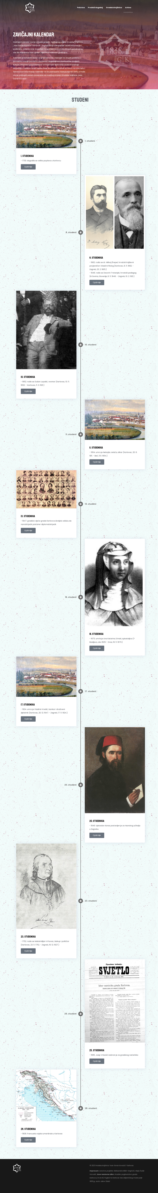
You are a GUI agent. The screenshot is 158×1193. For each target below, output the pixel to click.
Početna (81, 7)
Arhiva (128, 7)
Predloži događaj (95, 7)
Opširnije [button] (28, 166)
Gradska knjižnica (114, 7)
